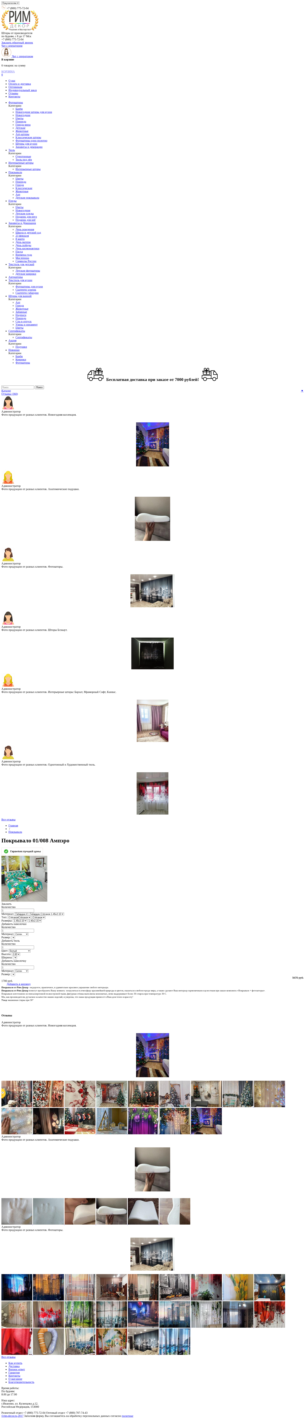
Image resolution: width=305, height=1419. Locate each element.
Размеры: (6, 920)
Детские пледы (25, 213)
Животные (22, 131)
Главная (13, 825)
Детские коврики (26, 273)
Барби (19, 108)
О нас (11, 80)
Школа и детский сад (28, 232)
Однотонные (23, 156)
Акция (12, 340)
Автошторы (15, 277)
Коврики (21, 359)
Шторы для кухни (26, 143)
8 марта (20, 238)
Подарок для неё (25, 219)
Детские (20, 127)
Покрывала (15, 172)
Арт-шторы (22, 134)
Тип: (4, 917)
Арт (18, 194)
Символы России (26, 261)
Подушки (21, 346)
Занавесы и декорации (29, 146)
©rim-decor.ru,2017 (12, 1415)
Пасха (19, 251)
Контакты (14, 96)
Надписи (21, 315)
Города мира (23, 124)
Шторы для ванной (20, 296)
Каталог (6, 390)
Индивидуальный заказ (22, 90)
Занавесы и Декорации (22, 223)
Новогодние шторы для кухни (34, 112)
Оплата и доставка (19, 83)
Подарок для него (26, 216)
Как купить (15, 1363)
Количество (8, 907)
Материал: (7, 913)
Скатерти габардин (27, 292)
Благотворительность (21, 1382)
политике (127, 1415)
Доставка (14, 1366)
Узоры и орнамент (27, 324)
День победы (23, 245)
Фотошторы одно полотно (31, 140)
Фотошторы (15, 102)
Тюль (11, 150)
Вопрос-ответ (16, 1369)
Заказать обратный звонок (17, 42)
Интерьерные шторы (21, 162)
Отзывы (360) (9, 393)
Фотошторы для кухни (29, 286)
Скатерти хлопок (26, 289)
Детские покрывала (27, 197)
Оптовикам (15, 86)
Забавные (21, 311)
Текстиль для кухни (20, 280)
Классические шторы (28, 137)
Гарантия (14, 1372)
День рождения (25, 229)
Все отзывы (8, 819)
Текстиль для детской (21, 264)
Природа (21, 121)
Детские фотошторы (28, 270)
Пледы (12, 200)
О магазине (15, 1378)
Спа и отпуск (24, 321)
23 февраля (22, 235)
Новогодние (23, 115)
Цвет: (4, 950)
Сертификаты (16, 330)
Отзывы (13, 93)
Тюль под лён (24, 159)
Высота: (6, 954)
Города (20, 185)
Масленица (22, 257)
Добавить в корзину (19, 984)
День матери (23, 242)
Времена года (24, 254)
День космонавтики (27, 248)
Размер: (5, 937)
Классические (24, 188)
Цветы (19, 118)
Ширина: (6, 957)
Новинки (14, 349)
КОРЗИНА (8, 71)
